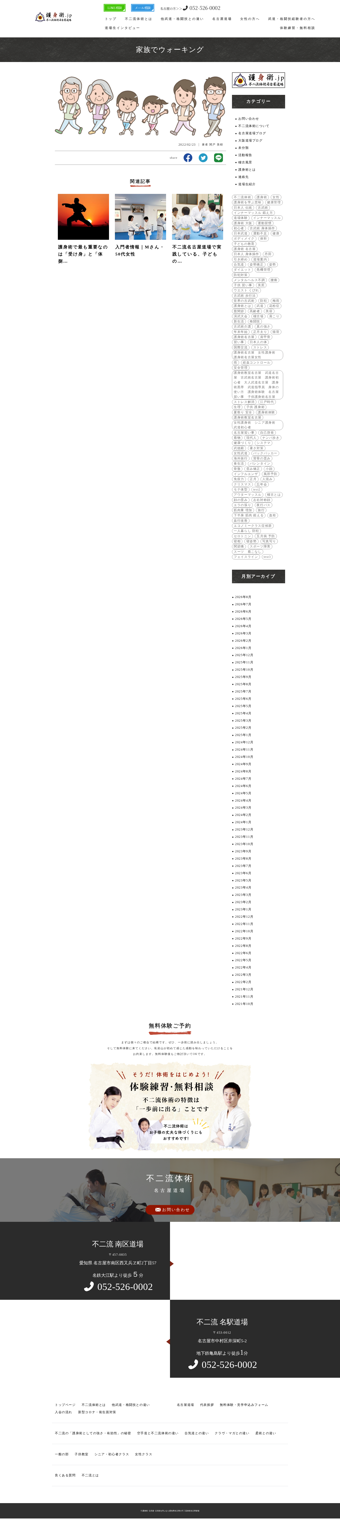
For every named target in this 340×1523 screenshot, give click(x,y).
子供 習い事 (243, 285)
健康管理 (274, 202)
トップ (111, 18)
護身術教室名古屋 (247, 417)
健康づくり (242, 443)
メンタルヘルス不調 (249, 280)
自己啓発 (267, 432)
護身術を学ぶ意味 (247, 202)
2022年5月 (243, 960)
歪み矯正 (253, 469)
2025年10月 (244, 669)
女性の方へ (250, 18)
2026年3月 (243, 633)
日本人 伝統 (243, 207)
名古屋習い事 (244, 432)
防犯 (263, 301)
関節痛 (239, 546)
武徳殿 (239, 448)
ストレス (260, 347)
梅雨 (276, 301)
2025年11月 (244, 662)
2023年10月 (244, 844)
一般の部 (62, 1454)
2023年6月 (243, 873)
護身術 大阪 (243, 223)
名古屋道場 (222, 18)
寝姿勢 (251, 541)
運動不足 (260, 233)
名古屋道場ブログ (252, 133)
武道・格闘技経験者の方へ (291, 18)
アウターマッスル (247, 494)
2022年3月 (243, 975)
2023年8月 (243, 858)
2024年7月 (243, 778)
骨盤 (237, 469)
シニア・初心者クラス (111, 1454)
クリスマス (242, 484)
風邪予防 (270, 474)
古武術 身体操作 (262, 228)
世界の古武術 (244, 301)
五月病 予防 (266, 536)
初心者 (239, 228)
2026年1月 (243, 648)
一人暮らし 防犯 (246, 531)
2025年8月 (243, 684)
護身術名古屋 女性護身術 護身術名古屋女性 (256, 355)
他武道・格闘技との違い (182, 18)
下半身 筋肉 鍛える (249, 515)
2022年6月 (243, 953)
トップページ (65, 1405)
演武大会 (241, 316)
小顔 (269, 469)
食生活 (239, 463)
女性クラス (143, 1454)
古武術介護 (242, 326)
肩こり (274, 316)
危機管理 (263, 269)
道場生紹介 (247, 184)
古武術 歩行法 (245, 295)
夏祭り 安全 (243, 412)
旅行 (261, 510)
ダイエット (242, 269)
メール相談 (143, 7)
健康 (276, 233)
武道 (260, 306)
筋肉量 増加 (243, 510)
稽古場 (258, 316)
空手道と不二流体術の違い (158, 1433)
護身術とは (247, 169)
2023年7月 (243, 866)
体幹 (263, 238)
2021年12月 (244, 989)
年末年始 (241, 332)
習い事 (239, 342)
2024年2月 (243, 815)
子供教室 (81, 1454)
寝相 (237, 541)
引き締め (241, 259)
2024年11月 (244, 749)
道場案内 (260, 259)
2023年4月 (243, 887)
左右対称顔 (262, 500)
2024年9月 (243, 764)
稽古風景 (245, 162)
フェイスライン (246, 557)
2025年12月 (244, 655)
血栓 (272, 515)
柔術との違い (265, 1433)
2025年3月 (243, 720)
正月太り (260, 332)
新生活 (239, 321)
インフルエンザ (246, 474)
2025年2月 (243, 728)
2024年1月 (243, 822)
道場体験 (241, 218)
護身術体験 (266, 412)
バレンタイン (260, 463)
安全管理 (241, 367)
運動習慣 (265, 223)
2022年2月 (243, 982)
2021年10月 (244, 1004)
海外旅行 (241, 458)
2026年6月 (243, 611)
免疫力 (239, 479)
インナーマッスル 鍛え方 (253, 213)
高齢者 (255, 311)
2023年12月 (244, 829)
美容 (269, 311)
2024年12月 (244, 742)
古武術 (263, 207)
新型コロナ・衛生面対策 (97, 1412)
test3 (267, 557)
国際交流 (241, 347)
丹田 (268, 254)
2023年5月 (243, 880)
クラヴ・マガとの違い (232, 1433)
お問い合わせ (248, 118)
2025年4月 (243, 713)
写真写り (269, 541)
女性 (276, 197)
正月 (253, 479)
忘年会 (262, 484)
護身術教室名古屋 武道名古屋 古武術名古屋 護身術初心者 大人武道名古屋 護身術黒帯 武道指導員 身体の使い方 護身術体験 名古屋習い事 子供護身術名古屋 (256, 384)
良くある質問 (65, 1475)
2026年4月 (243, 626)
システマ (263, 443)
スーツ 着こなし (247, 552)
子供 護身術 (255, 407)
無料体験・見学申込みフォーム (244, 1405)
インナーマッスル (267, 218)
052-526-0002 (190, 7)
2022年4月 (243, 967)
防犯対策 (241, 275)
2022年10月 (244, 931)
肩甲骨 (265, 337)
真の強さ (263, 326)
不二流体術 (242, 197)
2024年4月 (243, 800)
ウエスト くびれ (246, 290)
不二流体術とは (138, 18)
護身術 (262, 197)
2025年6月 (243, 699)
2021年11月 (244, 996)
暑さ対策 (256, 448)
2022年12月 (244, 916)
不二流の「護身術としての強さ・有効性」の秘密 (93, 1433)
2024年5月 (243, 793)
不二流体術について (254, 126)
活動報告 (245, 155)
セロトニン (242, 536)
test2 (257, 489)
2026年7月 (243, 604)
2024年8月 (243, 771)
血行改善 (241, 520)
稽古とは (274, 494)
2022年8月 (243, 946)
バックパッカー (265, 453)
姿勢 (272, 264)
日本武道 (241, 233)
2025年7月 (243, 691)
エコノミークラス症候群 (253, 526)
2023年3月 (243, 895)
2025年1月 (243, 735)
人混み (267, 479)
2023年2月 (243, 902)
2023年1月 (243, 909)
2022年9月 (243, 938)
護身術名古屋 (244, 337)
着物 (237, 438)
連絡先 (243, 177)
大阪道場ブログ (250, 140)
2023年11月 (244, 837)
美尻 (261, 285)
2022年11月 (244, 924)
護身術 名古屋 (245, 249)
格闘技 (255, 321)
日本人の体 (258, 342)
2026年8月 (243, 597)
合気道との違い (197, 1433)
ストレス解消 (244, 402)
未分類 (243, 148)
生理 (237, 407)
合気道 (239, 264)
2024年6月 (243, 786)
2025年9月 (243, 677)
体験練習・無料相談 (297, 28)
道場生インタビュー (122, 28)
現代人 (251, 438)
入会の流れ (63, 1412)
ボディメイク (244, 238)
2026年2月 (243, 641)
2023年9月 (243, 851)
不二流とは (90, 1475)
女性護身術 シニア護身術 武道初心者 (256, 425)
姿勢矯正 (256, 264)
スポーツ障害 (260, 546)
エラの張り (242, 505)
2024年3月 (243, 807)
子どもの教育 (244, 244)
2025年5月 (243, 706)
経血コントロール (257, 362)
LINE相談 (114, 7)
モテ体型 (241, 489)
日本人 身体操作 (246, 254)
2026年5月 (243, 619)
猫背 (276, 332)
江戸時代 (267, 402)
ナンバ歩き (271, 438)
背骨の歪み (262, 458)
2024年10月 (244, 757)
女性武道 (241, 453)
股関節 (239, 311)
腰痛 (274, 280)
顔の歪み (241, 500)
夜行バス (263, 505)
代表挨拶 (207, 1405)
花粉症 (274, 306)
